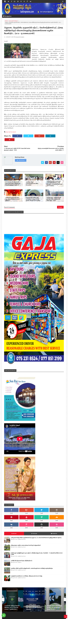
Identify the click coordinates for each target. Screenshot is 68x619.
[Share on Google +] (39, 136)
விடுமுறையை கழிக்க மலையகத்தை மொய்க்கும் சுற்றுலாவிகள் (26, 545)
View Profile (21, 160)
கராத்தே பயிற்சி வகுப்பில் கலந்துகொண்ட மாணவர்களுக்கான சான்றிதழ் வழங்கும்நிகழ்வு (32, 568)
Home (6, 20)
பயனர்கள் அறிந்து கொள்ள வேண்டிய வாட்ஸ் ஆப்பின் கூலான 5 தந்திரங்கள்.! (12, 607)
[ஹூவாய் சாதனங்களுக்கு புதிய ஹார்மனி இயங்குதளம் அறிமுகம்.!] (34, 599)
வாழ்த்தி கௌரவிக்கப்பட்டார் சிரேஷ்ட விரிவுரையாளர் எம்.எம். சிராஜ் (26, 576)
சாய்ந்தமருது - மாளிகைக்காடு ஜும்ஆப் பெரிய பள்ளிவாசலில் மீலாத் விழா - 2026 (54, 199)
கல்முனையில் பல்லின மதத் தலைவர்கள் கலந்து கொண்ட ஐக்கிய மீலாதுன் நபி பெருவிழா (33, 199)
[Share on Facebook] (17, 136)
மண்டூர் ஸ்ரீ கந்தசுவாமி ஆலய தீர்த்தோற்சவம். (21, 560)
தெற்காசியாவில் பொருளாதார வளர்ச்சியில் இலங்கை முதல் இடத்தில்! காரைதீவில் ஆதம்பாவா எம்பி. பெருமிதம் (55, 183)
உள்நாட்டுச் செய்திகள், (20, 36)
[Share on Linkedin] (50, 136)
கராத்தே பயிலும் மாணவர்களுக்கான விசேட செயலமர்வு (32, 183)
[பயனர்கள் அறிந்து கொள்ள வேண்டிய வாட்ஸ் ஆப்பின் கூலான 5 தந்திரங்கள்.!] (12, 599)
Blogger (60, 207)
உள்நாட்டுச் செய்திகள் (13, 20)
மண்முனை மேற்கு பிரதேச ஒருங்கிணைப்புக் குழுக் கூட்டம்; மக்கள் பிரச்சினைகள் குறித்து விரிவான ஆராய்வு (36, 537)
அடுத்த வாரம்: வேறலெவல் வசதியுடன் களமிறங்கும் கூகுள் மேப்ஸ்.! (54, 607)
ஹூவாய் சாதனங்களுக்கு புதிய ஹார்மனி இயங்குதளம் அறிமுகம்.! (34, 607)
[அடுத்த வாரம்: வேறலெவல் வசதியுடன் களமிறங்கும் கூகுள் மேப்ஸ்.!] (55, 599)
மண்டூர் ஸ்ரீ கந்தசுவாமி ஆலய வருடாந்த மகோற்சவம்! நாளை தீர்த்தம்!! (12, 199)
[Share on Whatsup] (10, 139)
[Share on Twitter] (28, 136)
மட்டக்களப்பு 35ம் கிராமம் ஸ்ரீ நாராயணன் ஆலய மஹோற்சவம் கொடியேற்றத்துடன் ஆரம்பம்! (12, 183)
